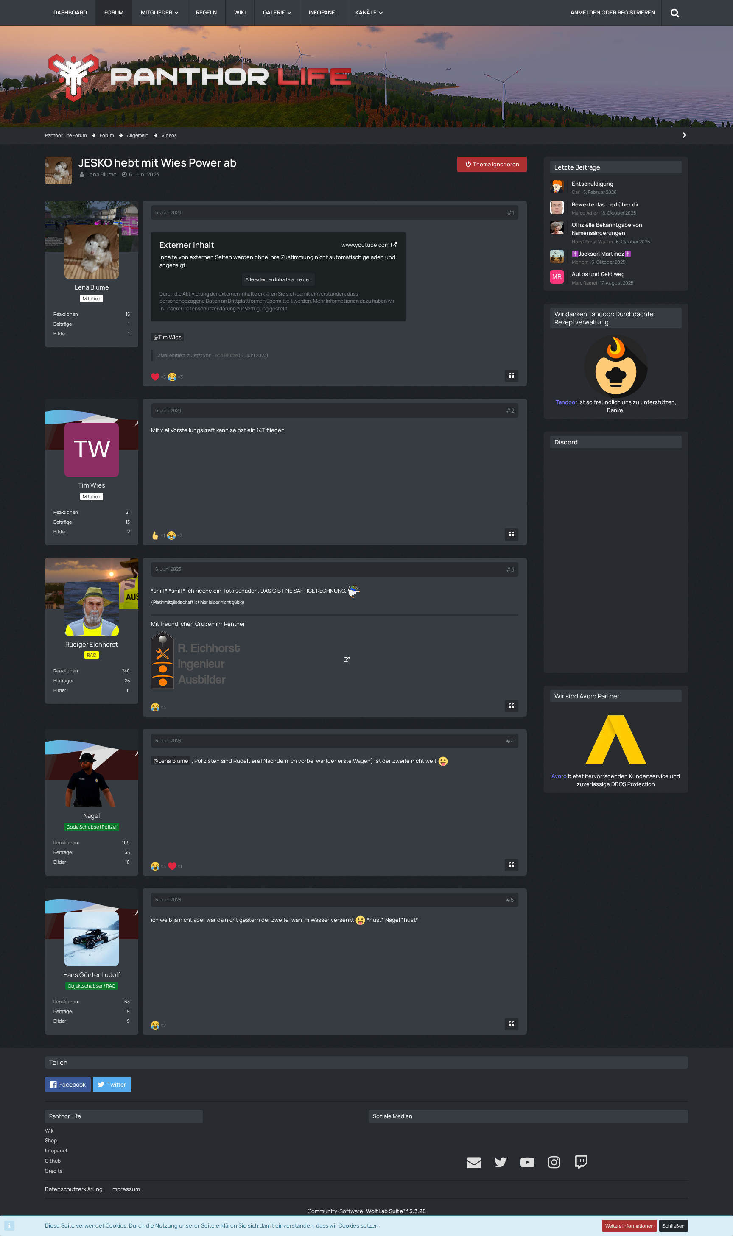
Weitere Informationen (629, 1225)
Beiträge (62, 324)
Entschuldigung (592, 183)
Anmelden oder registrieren (613, 12)
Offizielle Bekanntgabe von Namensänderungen (607, 229)
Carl (576, 192)
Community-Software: (367, 1211)
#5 (510, 900)
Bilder (59, 333)
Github (53, 1160)
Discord (566, 442)
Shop (51, 1140)
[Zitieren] (511, 376)
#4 (510, 741)
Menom (580, 262)
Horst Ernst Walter (592, 241)
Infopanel (56, 1150)
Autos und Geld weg (598, 274)
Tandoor (566, 402)
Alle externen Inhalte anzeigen (278, 279)
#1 (510, 212)
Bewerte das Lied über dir (605, 204)
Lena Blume (102, 174)
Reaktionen (65, 314)
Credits (53, 1171)
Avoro (559, 776)
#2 (510, 410)
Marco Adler (585, 212)
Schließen (674, 1225)
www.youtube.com (365, 244)
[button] (68, 1084)
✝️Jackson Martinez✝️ (601, 253)
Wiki (50, 1130)
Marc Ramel (584, 282)
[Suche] (675, 12)
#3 (510, 569)
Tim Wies (170, 337)
